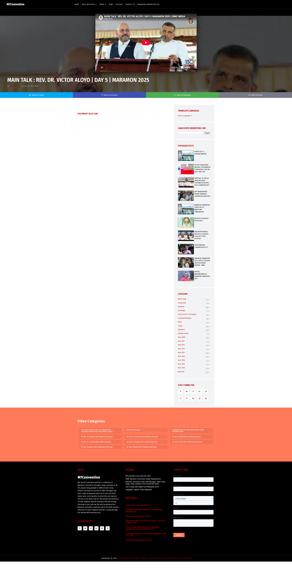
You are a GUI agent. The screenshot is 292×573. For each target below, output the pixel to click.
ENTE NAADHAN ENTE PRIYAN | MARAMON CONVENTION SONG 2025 (202, 194)
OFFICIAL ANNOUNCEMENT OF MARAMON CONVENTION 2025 (202, 275)
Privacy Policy (159, 558)
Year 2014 (181, 349)
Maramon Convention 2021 (149, 4)
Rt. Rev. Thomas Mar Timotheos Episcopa (141, 447)
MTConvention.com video (128, 558)
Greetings (181, 310)
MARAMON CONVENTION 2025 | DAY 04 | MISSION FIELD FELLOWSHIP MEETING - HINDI (202, 261)
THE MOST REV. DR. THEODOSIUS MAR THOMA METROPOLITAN (188, 431)
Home (77, 4)
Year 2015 (181, 352)
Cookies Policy (173, 558)
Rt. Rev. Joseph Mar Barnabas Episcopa (186, 437)
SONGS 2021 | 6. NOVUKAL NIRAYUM (200, 153)
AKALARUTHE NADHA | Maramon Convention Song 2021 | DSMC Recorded (201, 235)
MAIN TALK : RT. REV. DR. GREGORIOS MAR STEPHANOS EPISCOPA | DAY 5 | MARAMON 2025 (201, 181)
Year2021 (181, 372)
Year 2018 (181, 360)
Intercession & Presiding (187, 314)
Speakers (181, 329)
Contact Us (130, 4)
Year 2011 (181, 341)
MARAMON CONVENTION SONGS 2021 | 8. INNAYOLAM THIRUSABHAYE (202, 208)
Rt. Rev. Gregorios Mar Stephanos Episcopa (96, 447)
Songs (102, 4)
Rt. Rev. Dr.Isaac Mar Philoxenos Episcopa (187, 442)
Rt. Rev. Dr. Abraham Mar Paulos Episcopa (96, 442)
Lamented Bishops (185, 318)
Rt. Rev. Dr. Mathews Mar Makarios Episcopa (97, 437)
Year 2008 (181, 337)
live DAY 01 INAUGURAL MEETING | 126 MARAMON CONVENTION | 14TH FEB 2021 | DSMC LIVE (202, 168)
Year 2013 (181, 345)
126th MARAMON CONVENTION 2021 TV (201, 246)
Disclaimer (186, 558)
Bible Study (182, 299)
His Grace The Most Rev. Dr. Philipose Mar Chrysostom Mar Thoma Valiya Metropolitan (96, 431)
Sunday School (183, 333)
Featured (181, 307)
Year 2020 (181, 368)
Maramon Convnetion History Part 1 (201, 219)
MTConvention (15, 86)
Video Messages (88, 4)
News (111, 4)
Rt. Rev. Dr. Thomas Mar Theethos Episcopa (142, 437)
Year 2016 (181, 356)
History (119, 4)
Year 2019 (181, 364)
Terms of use (146, 558)
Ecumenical (182, 303)
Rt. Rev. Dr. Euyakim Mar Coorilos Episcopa (142, 442)
